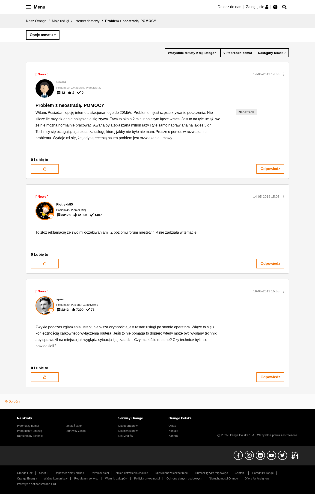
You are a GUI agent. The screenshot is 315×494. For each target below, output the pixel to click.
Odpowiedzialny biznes (69, 473)
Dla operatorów (128, 425)
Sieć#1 (43, 473)
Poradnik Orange (263, 473)
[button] (284, 74)
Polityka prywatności (147, 478)
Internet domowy (87, 21)
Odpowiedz (270, 169)
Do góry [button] (14, 401)
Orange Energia (27, 478)
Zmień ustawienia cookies (132, 473)
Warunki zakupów (116, 478)
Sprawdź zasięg (76, 430)
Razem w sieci (100, 473)
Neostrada (246, 112)
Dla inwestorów (128, 430)
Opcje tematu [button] (41, 35)
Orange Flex (25, 473)
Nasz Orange (36, 21)
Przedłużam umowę (29, 430)
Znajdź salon (74, 425)
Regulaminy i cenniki (30, 436)
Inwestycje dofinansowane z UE (37, 484)
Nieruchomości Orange (223, 478)
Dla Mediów (125, 436)
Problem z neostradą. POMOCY (70, 105)
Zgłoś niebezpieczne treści (171, 473)
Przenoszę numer (28, 425)
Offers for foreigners (257, 478)
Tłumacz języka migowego (211, 473)
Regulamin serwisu (86, 478)
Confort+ (240, 473)
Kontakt (173, 430)
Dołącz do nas (229, 7)
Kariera (173, 436)
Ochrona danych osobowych (184, 478)
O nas (172, 425)
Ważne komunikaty (56, 478)
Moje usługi (60, 21)
